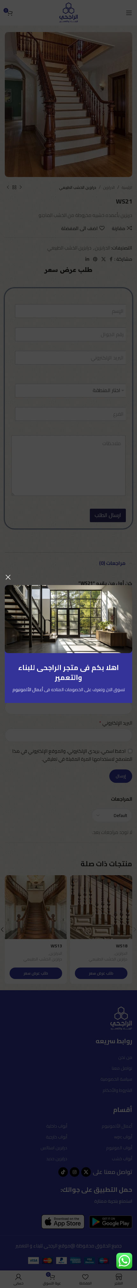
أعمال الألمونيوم (27, 689)
